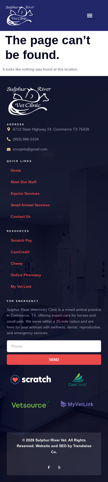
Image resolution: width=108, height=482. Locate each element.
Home (16, 170)
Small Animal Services (30, 205)
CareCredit (20, 252)
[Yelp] (59, 467)
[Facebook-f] (49, 467)
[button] (89, 15)
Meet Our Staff (23, 182)
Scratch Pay (21, 240)
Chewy (17, 263)
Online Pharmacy (26, 275)
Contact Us (21, 216)
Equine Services (25, 193)
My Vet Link (21, 286)
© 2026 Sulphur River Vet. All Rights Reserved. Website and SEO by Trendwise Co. (54, 446)
